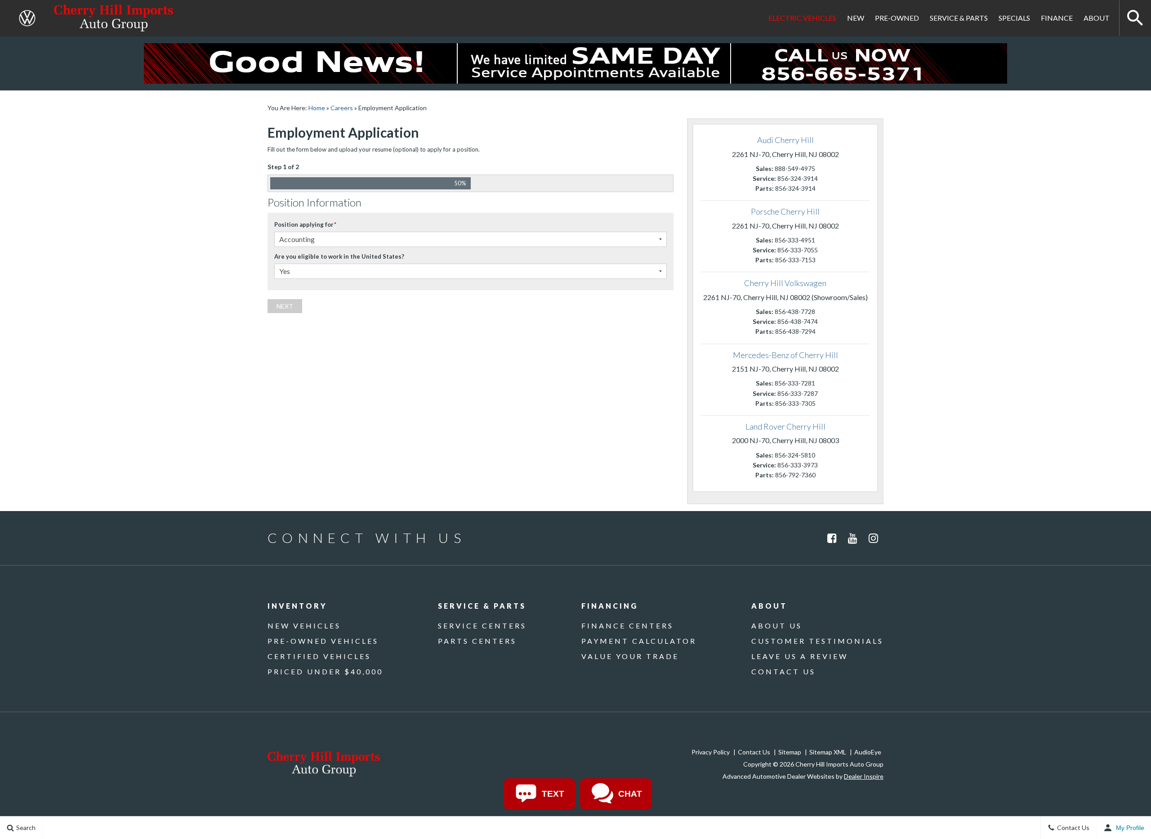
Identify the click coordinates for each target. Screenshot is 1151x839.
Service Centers (482, 625)
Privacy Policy (710, 752)
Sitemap (789, 752)
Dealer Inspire (863, 776)
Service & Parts (959, 17)
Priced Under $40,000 (325, 671)
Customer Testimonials (817, 641)
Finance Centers (627, 625)
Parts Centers (477, 641)
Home (316, 108)
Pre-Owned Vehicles (323, 641)
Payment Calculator (638, 641)
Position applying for (305, 224)
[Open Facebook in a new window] (832, 538)
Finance (1057, 17)
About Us (776, 625)
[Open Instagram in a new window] (873, 538)
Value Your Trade (630, 656)
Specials (1014, 17)
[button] (1135, 18)
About (1097, 17)
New (855, 17)
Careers (341, 108)
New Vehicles (304, 625)
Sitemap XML (827, 752)
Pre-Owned (897, 17)
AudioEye (867, 752)
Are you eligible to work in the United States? (339, 256)
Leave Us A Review (799, 656)
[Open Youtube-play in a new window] (852, 538)
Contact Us (783, 671)
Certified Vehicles (319, 656)
